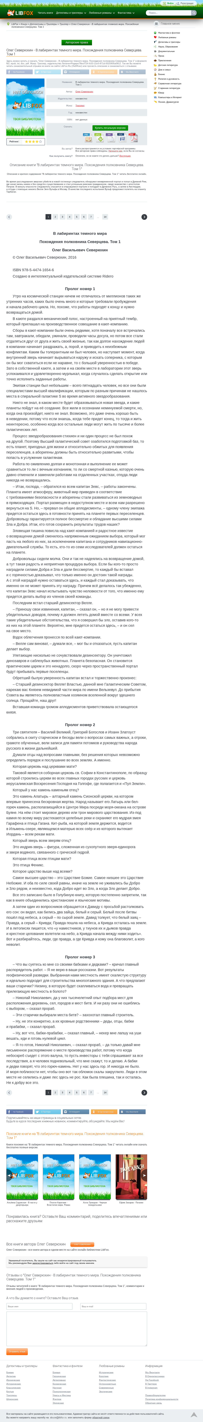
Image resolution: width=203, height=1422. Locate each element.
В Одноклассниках (106, 72)
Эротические (105, 1391)
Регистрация (187, 3)
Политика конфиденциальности (161, 1399)
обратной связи (100, 1417)
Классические (13, 1387)
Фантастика (124, 12)
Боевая (56, 1372)
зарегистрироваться (42, 1263)
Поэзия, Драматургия (168, 102)
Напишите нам (115, 151)
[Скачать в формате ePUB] (98, 141)
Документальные (166, 51)
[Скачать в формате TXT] (110, 141)
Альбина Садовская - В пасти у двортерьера (22, 1203)
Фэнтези (57, 1399)
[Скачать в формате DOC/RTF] (121, 141)
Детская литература (168, 65)
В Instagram (74, 72)
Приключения (164, 60)
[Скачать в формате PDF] (133, 141)
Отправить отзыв (17, 1351)
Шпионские (12, 1399)
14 (105, 217)
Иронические (13, 1380)
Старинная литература (169, 88)
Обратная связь (153, 1403)
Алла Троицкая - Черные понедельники (95, 1203)
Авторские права (76, 42)
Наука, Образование (168, 46)
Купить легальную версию (110, 128)
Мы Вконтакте (132, 72)
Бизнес (161, 74)
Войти (170, 3)
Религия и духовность (169, 79)
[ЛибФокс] (20, 13)
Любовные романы (100, 12)
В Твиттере (46, 72)
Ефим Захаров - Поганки (131, 1202)
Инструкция (125, 156)
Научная (57, 1387)
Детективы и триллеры (69, 12)
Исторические (13, 1384)
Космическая (59, 1384)
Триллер (79, 105)
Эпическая (58, 1403)
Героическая (59, 1376)
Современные (106, 1387)
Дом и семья (164, 70)
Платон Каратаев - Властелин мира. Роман (58, 1203)
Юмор (161, 93)
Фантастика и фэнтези (169, 33)
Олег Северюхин (84, 91)
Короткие (103, 1376)
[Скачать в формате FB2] (87, 141)
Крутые (10, 1391)
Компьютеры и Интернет (170, 97)
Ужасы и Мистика (62, 1395)
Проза (161, 56)
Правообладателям (155, 1395)
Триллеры (11, 1395)
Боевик (10, 1372)
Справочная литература (169, 83)
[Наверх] (194, 1415)
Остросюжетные (107, 1384)
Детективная (59, 1380)
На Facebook (19, 72)
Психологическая (62, 1391)
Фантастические (107, 1380)
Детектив (11, 1376)
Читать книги (45, 12)
